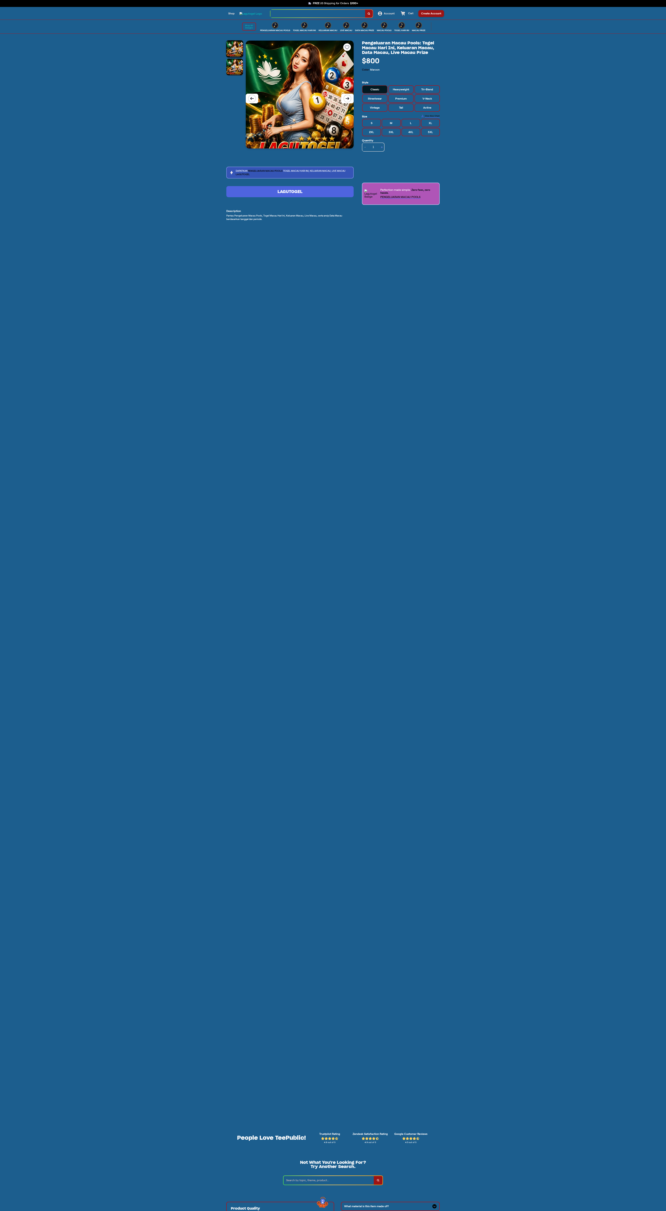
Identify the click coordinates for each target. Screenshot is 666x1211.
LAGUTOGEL (290, 191)
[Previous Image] (252, 98)
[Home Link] (251, 13)
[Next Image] (347, 98)
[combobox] (317, 14)
